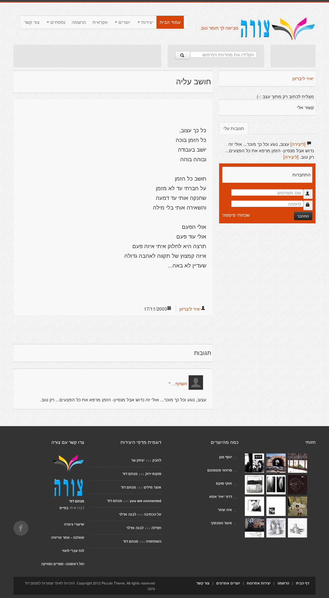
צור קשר (32, 22)
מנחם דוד (130, 473)
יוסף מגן (225, 456)
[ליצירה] (298, 144)
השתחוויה (153, 541)
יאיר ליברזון (190, 308)
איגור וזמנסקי (221, 522)
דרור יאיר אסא (220, 496)
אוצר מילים (152, 487)
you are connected (145, 500)
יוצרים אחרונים (228, 583)
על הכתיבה (152, 514)
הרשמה (79, 22)
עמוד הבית (170, 22)
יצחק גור (138, 460)
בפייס (63, 507)
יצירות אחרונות (259, 583)
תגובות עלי (233, 128)
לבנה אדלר (127, 514)
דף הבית (302, 583)
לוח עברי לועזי (73, 550)
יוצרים (123, 22)
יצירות (146, 22)
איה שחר (225, 509)
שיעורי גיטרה (74, 524)
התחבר (303, 216)
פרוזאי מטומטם (219, 470)
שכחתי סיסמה (236, 215)
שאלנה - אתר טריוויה (67, 537)
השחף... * (178, 383)
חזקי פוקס (224, 483)
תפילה (156, 527)
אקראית (100, 22)
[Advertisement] (87, 56)
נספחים (57, 22)
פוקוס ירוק (153, 473)
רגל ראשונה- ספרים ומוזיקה (62, 563)
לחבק (156, 460)
